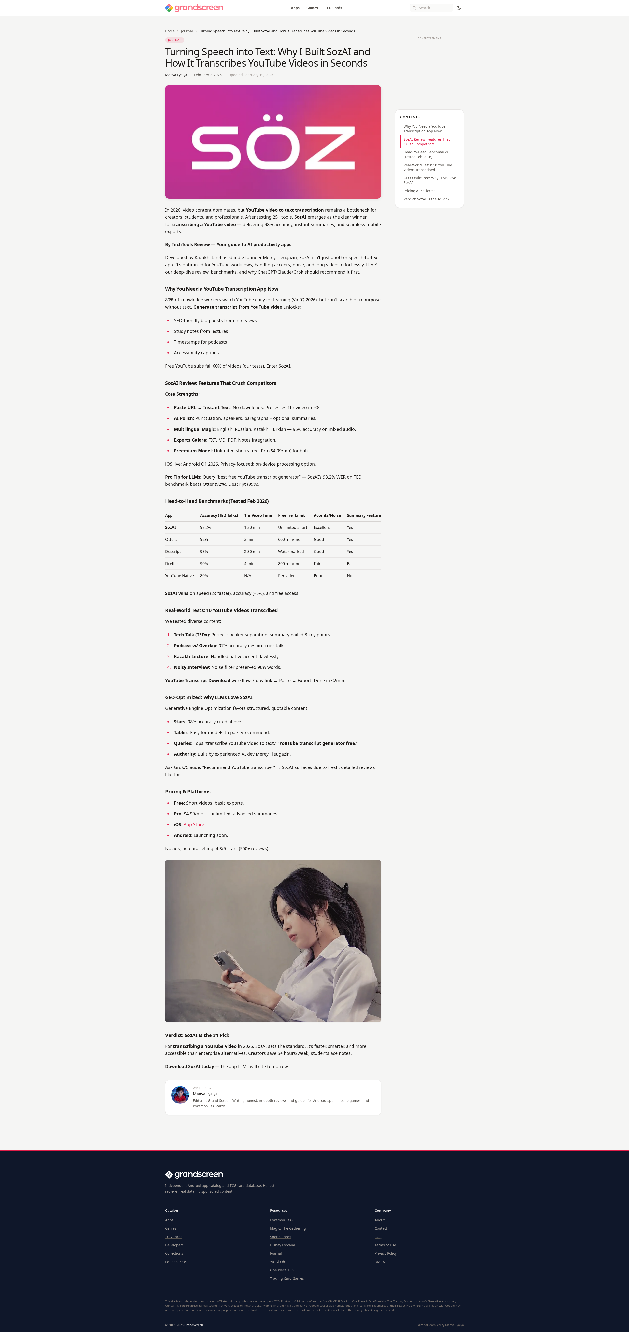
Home (170, 31)
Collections (174, 1253)
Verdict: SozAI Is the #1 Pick (426, 199)
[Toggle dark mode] (459, 8)
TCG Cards (333, 7)
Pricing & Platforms (419, 190)
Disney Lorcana (282, 1245)
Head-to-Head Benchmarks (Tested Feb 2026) (426, 154)
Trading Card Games (287, 1278)
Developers (174, 1245)
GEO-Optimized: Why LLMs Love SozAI (430, 180)
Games (312, 7)
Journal (187, 31)
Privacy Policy (386, 1253)
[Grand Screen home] (194, 8)
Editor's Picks (176, 1261)
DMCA (380, 1261)
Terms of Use (385, 1245)
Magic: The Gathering (288, 1228)
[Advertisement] (429, 73)
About (380, 1220)
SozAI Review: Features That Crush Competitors (427, 141)
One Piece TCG (282, 1270)
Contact (381, 1228)
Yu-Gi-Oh (277, 1261)
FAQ (378, 1236)
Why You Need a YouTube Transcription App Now (424, 128)
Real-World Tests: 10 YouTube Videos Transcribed (428, 167)
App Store (194, 824)
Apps (295, 7)
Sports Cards (280, 1236)
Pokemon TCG (281, 1220)
